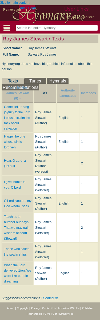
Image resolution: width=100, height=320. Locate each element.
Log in (70, 17)
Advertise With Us (68, 308)
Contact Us (49, 308)
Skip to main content (14, 3)
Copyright (23, 308)
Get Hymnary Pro (63, 313)
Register (87, 17)
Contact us (50, 298)
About (10, 308)
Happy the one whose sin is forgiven (14, 142)
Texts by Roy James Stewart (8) (17, 93)
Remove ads (12, 9)
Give (47, 313)
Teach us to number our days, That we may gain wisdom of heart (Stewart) (17, 227)
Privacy (35, 308)
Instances (88, 93)
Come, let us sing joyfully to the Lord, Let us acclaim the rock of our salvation (17, 118)
